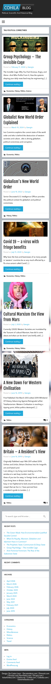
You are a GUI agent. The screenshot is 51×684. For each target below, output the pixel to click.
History (17, 91)
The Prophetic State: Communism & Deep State (26, 544)
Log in (9, 656)
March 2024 (11, 596)
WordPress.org (12, 665)
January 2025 (12, 593)
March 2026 (12, 584)
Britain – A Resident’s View (24, 451)
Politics (23, 91)
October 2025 (12, 590)
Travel (9, 641)
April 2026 (11, 581)
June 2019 (11, 611)
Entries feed (11, 659)
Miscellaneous (12, 632)
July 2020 (10, 608)
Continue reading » (13, 84)
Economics (10, 91)
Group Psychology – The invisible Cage (22, 547)
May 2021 (11, 602)
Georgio (31, 67)
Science (28, 91)
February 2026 (12, 587)
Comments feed (13, 662)
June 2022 (11, 599)
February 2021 (12, 605)
